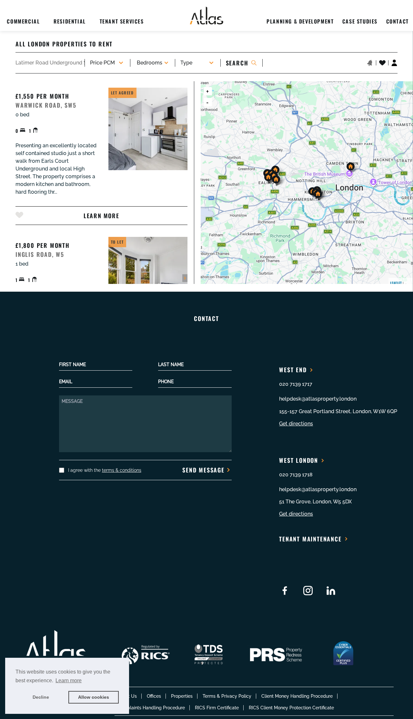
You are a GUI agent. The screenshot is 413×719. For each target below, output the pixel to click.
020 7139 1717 (295, 384)
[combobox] (50, 63)
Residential (70, 21)
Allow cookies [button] (93, 697)
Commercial (23, 21)
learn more (101, 215)
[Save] (19, 215)
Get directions (296, 424)
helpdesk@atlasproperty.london (318, 399)
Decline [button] (41, 697)
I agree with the (104, 470)
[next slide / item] (184, 129)
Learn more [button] (68, 680)
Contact (397, 21)
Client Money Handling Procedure (297, 696)
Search (237, 63)
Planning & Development (300, 21)
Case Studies (360, 21)
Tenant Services (122, 21)
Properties (182, 696)
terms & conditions (121, 470)
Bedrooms (149, 63)
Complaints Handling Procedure (151, 707)
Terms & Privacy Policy (227, 696)
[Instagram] (308, 590)
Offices (154, 696)
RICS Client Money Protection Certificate (291, 707)
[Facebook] (284, 590)
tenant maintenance (310, 539)
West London (298, 460)
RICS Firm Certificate (217, 707)
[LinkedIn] (331, 590)
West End (293, 369)
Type (186, 63)
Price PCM (102, 63)
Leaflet (396, 283)
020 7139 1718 (296, 474)
